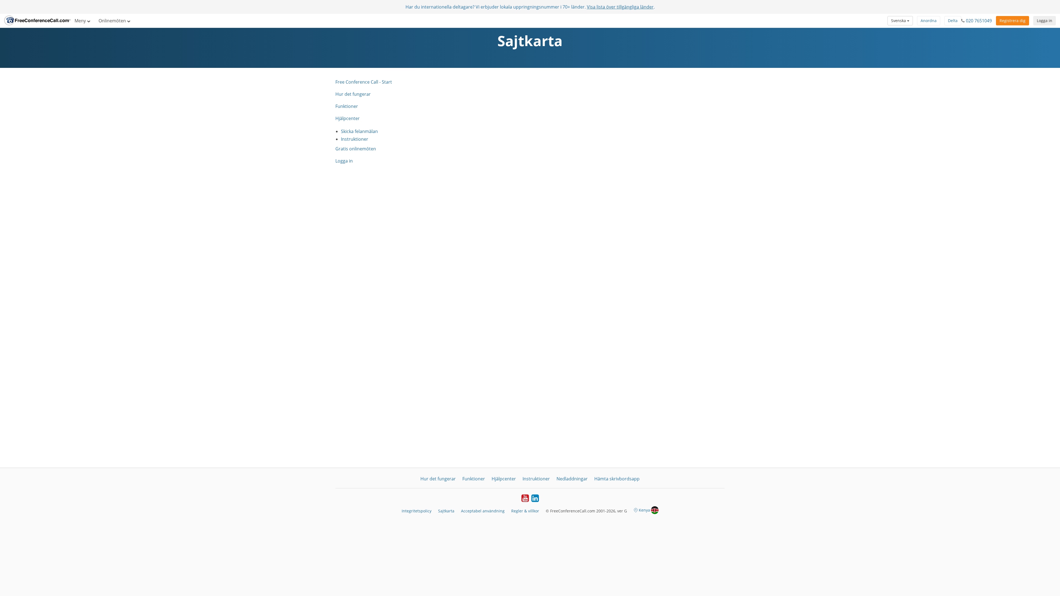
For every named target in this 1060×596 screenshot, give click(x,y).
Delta (953, 20)
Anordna (929, 20)
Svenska (899, 20)
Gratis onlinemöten (355, 149)
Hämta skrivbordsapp (617, 479)
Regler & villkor (525, 510)
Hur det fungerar (353, 94)
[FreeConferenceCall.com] (37, 21)
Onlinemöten (113, 21)
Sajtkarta (446, 510)
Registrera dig (1012, 20)
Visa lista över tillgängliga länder (620, 7)
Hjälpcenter (347, 118)
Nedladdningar (572, 479)
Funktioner (346, 106)
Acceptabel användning (483, 510)
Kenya (644, 510)
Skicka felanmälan (359, 131)
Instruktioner (354, 139)
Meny (81, 21)
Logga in (1044, 20)
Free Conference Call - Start (363, 82)
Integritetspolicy (416, 510)
